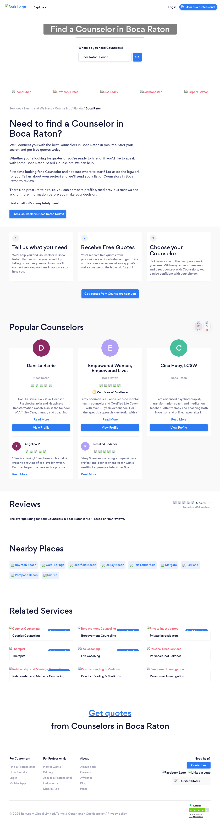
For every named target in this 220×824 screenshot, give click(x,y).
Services (15, 108)
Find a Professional (22, 767)
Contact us (198, 765)
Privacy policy (117, 814)
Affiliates (86, 778)
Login (13, 778)
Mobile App (17, 783)
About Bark (88, 767)
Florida (78, 108)
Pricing (48, 772)
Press (83, 789)
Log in (172, 7)
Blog (83, 783)
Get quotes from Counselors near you (110, 294)
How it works (18, 772)
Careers (85, 772)
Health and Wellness (38, 108)
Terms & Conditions (69, 814)
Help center (51, 783)
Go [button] (137, 57)
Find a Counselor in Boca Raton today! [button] (38, 214)
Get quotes (110, 713)
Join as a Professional (57, 778)
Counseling (62, 108)
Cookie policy (95, 814)
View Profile (41, 427)
